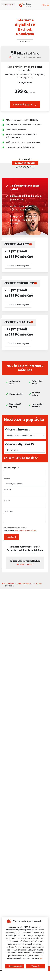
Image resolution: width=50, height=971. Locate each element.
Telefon (7, 489)
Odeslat (10, 537)
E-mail (7, 500)
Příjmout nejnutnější (15, 966)
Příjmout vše (35, 966)
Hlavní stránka (8, 583)
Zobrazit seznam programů (18, 265)
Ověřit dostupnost (24, 583)
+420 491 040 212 (25, 564)
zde (40, 958)
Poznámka (8, 511)
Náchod (39, 583)
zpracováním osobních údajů (25, 530)
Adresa (7, 478)
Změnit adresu (25, 41)
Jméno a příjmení (11, 467)
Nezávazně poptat (23, 104)
